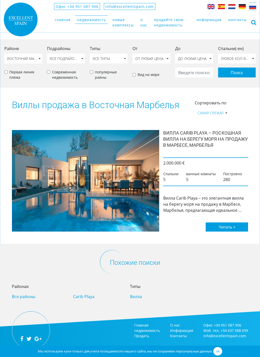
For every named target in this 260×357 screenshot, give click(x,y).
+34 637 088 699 (234, 330)
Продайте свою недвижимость (169, 22)
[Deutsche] (242, 6)
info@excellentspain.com (129, 6)
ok (218, 351)
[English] (211, 6)
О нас (143, 22)
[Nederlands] (231, 6)
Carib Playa (83, 296)
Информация (209, 19)
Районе (11, 48)
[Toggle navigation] (254, 22)
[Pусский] (252, 6)
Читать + (227, 227)
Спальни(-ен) (231, 48)
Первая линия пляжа (21, 75)
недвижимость (91, 19)
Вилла (136, 296)
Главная (63, 19)
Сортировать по (210, 103)
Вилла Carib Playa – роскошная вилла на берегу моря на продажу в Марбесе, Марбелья (205, 139)
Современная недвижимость (65, 75)
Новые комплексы (123, 22)
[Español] (221, 6)
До (178, 48)
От (135, 48)
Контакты (237, 19)
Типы (95, 48)
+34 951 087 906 (227, 325)
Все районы (23, 296)
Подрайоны (58, 48)
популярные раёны (106, 75)
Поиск (237, 72)
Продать (141, 335)
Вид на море (148, 74)
